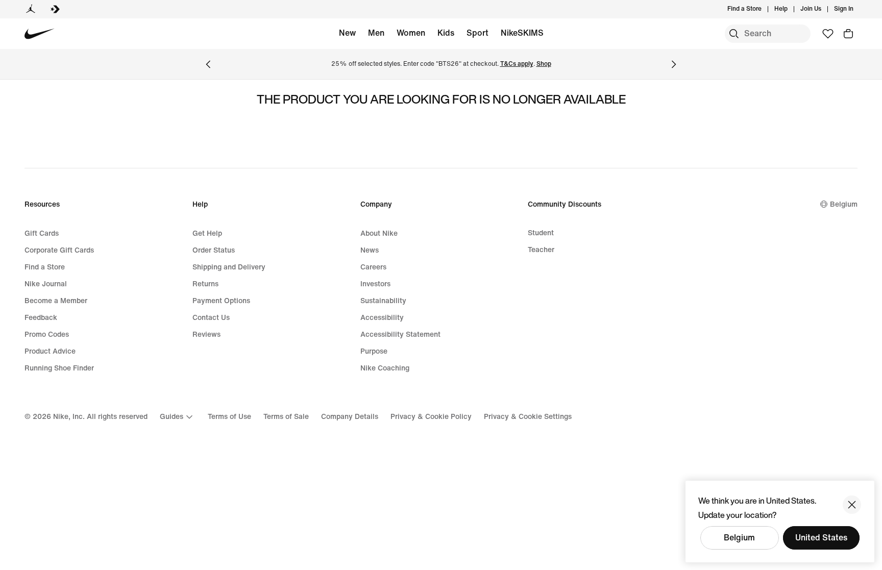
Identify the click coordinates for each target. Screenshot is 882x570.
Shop (543, 64)
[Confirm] (852, 504)
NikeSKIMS (522, 33)
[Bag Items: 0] (848, 33)
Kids (445, 33)
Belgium (739, 537)
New (347, 33)
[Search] (734, 33)
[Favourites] (828, 33)
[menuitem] (791, 9)
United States (821, 537)
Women (411, 33)
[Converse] (55, 9)
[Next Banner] (674, 64)
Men (376, 33)
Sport (477, 33)
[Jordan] (30, 9)
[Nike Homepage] (39, 34)
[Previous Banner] (208, 64)
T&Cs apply (516, 64)
